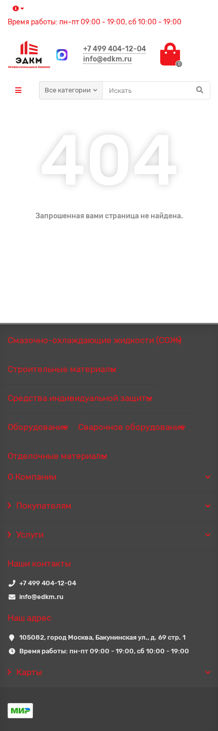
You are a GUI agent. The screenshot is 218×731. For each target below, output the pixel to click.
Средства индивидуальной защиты (80, 398)
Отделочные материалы (57, 456)
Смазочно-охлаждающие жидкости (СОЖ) (94, 340)
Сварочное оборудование (131, 427)
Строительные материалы (62, 369)
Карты (29, 672)
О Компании (32, 477)
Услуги (30, 534)
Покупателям (43, 506)
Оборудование (38, 427)
